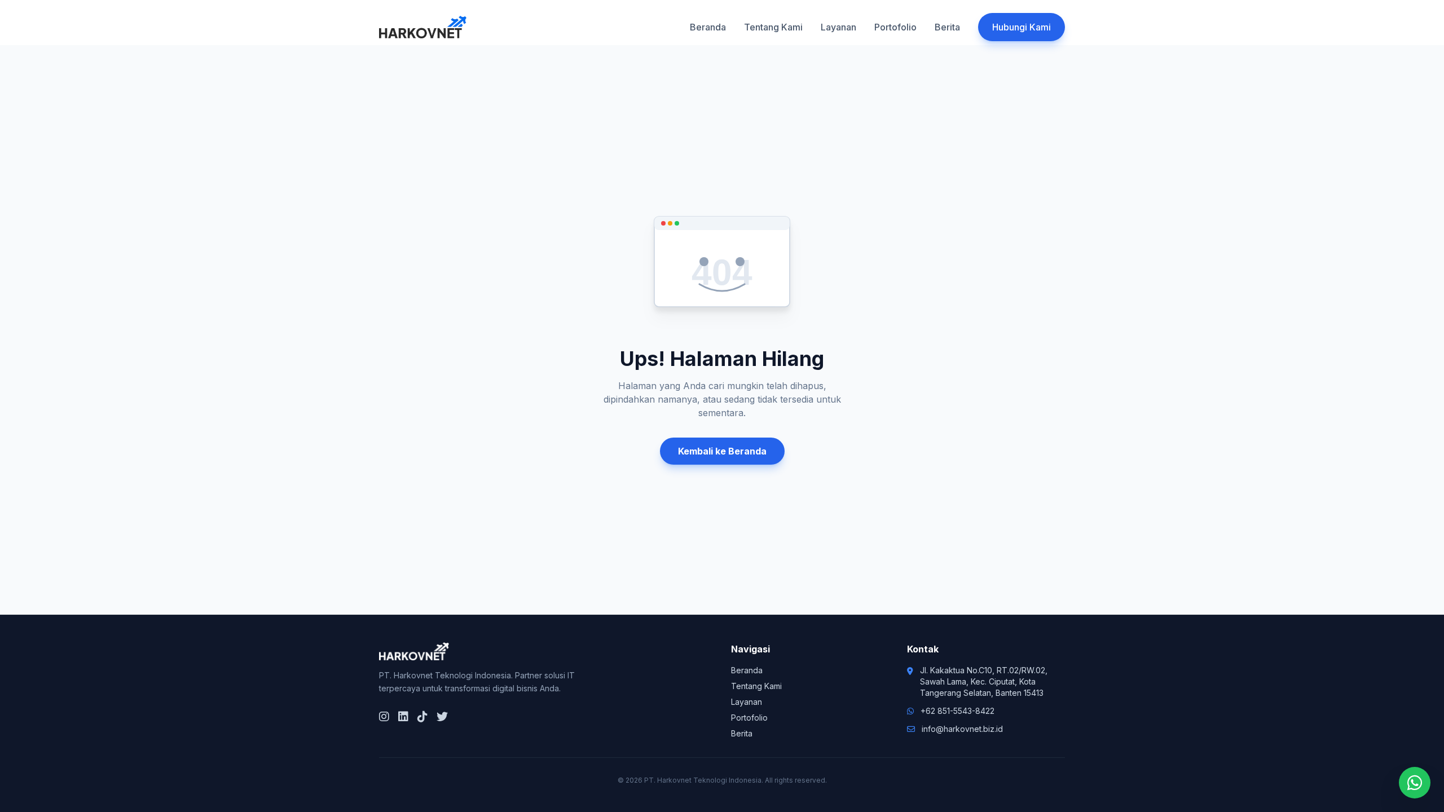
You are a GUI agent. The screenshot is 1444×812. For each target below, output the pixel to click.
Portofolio (895, 27)
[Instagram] (384, 717)
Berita (947, 27)
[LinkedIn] (403, 717)
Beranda (708, 27)
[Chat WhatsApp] (1414, 782)
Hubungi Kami (1021, 27)
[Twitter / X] (442, 717)
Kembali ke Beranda (722, 451)
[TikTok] (422, 717)
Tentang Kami (773, 27)
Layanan (838, 27)
